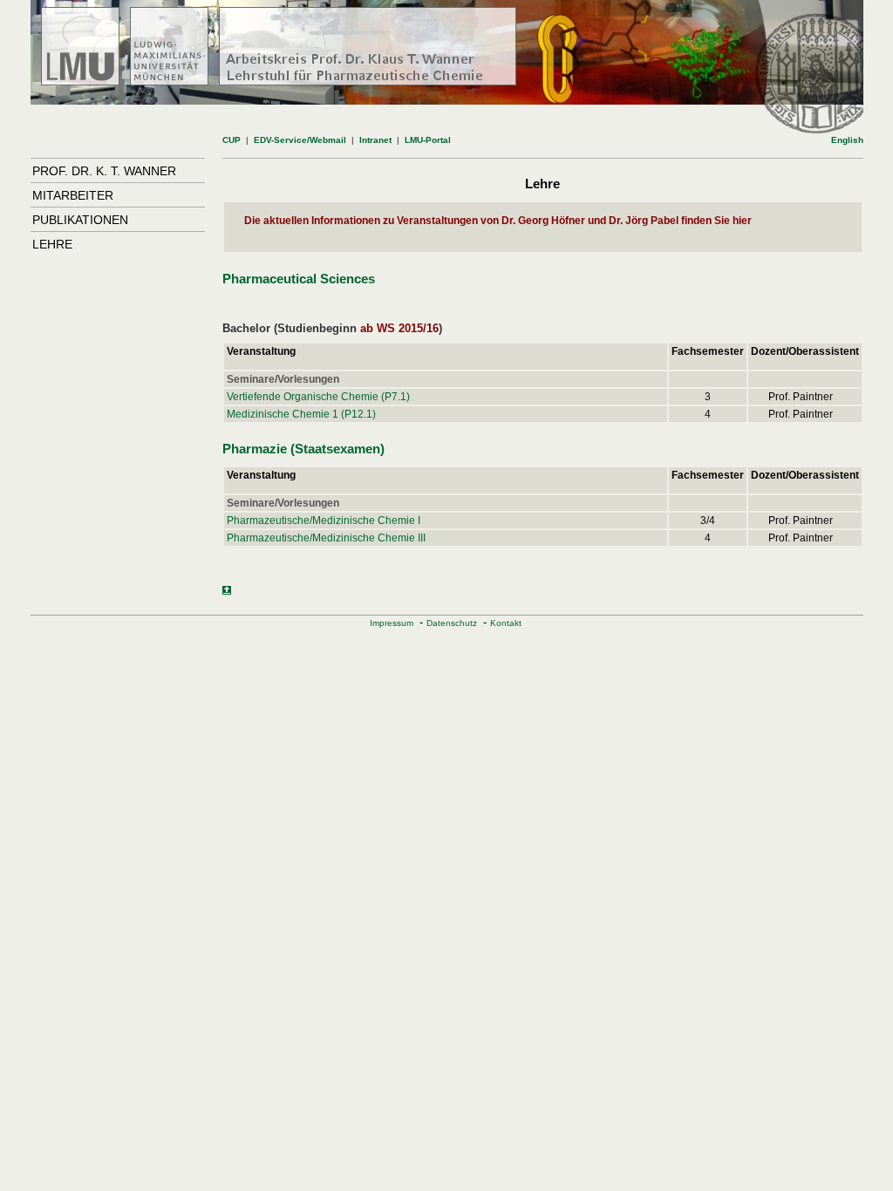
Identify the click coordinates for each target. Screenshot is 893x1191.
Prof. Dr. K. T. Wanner (104, 171)
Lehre (52, 244)
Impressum (391, 623)
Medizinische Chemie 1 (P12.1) (301, 414)
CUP (231, 140)
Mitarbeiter (72, 195)
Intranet (375, 140)
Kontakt (505, 623)
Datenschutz (451, 623)
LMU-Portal (428, 140)
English (847, 140)
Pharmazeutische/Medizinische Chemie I (323, 520)
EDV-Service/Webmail (300, 140)
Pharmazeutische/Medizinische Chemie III (326, 538)
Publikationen (80, 220)
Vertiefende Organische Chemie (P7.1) (318, 396)
